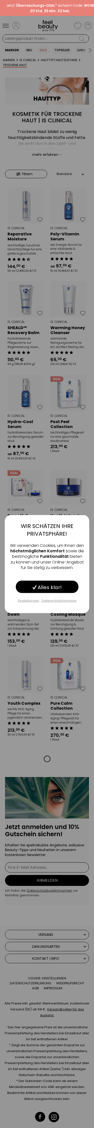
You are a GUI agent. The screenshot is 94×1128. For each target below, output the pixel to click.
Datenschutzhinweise (59, 600)
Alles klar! (49, 587)
